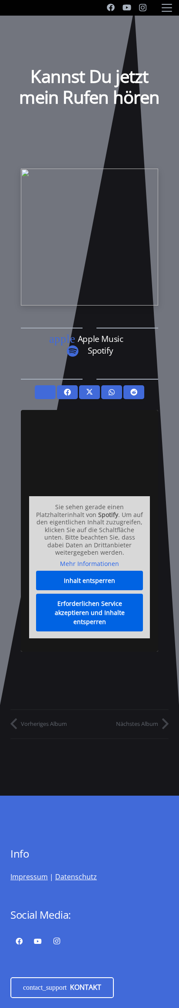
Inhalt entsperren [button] (89, 580)
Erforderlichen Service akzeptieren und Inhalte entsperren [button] (90, 612)
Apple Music (100, 339)
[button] (167, 8)
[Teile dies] (67, 392)
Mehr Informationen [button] (89, 564)
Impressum (29, 876)
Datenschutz (76, 876)
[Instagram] (142, 7)
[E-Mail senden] (45, 392)
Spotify (100, 350)
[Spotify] (77, 351)
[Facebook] (111, 7)
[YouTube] (127, 7)
